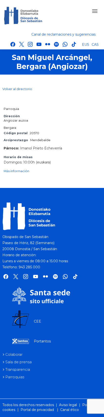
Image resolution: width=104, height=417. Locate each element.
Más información (16, 171)
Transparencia (17, 369)
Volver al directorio (17, 89)
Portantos (42, 341)
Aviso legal (68, 405)
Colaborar (13, 354)
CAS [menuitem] (95, 44)
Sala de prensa (18, 362)
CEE (37, 321)
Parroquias (14, 377)
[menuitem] (85, 44)
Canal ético (69, 410)
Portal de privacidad (37, 410)
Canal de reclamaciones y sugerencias (63, 34)
